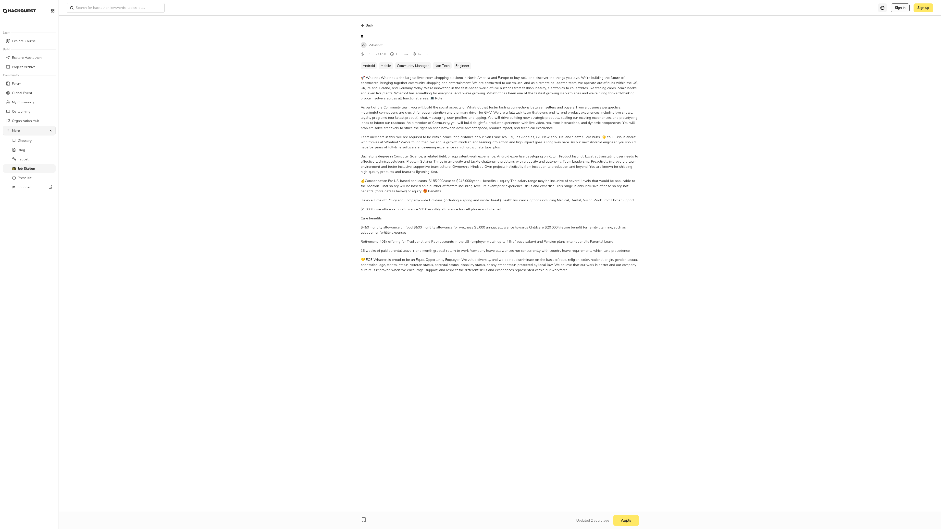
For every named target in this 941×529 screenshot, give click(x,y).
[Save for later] (364, 520)
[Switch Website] (53, 11)
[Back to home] (19, 11)
